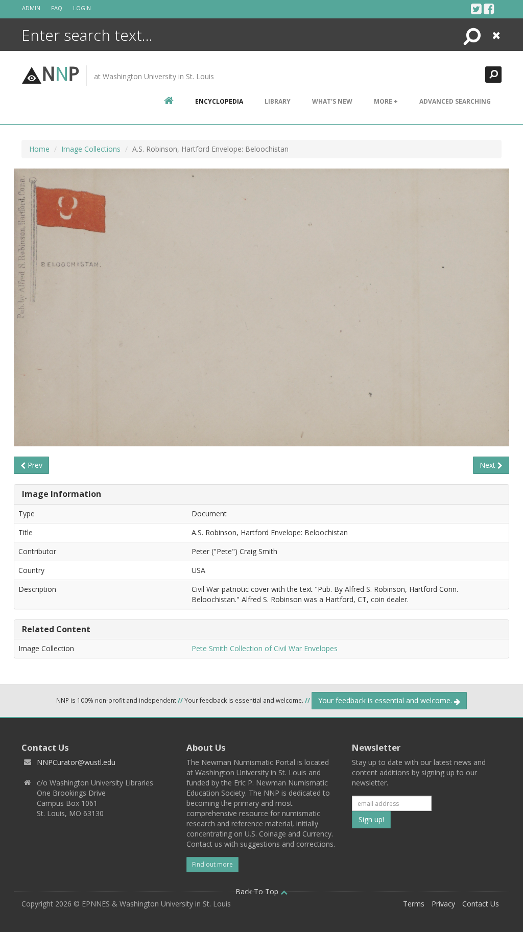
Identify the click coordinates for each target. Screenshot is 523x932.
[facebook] (489, 9)
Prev (34, 465)
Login (82, 8)
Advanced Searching (455, 101)
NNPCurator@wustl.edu (76, 762)
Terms (413, 904)
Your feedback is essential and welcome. (386, 700)
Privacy (443, 904)
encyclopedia (219, 101)
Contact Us (480, 904)
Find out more (212, 864)
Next (488, 465)
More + (386, 101)
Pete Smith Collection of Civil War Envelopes (265, 648)
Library (278, 101)
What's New (332, 101)
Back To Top (257, 891)
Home (39, 149)
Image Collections (91, 149)
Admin (31, 8)
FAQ (56, 8)
